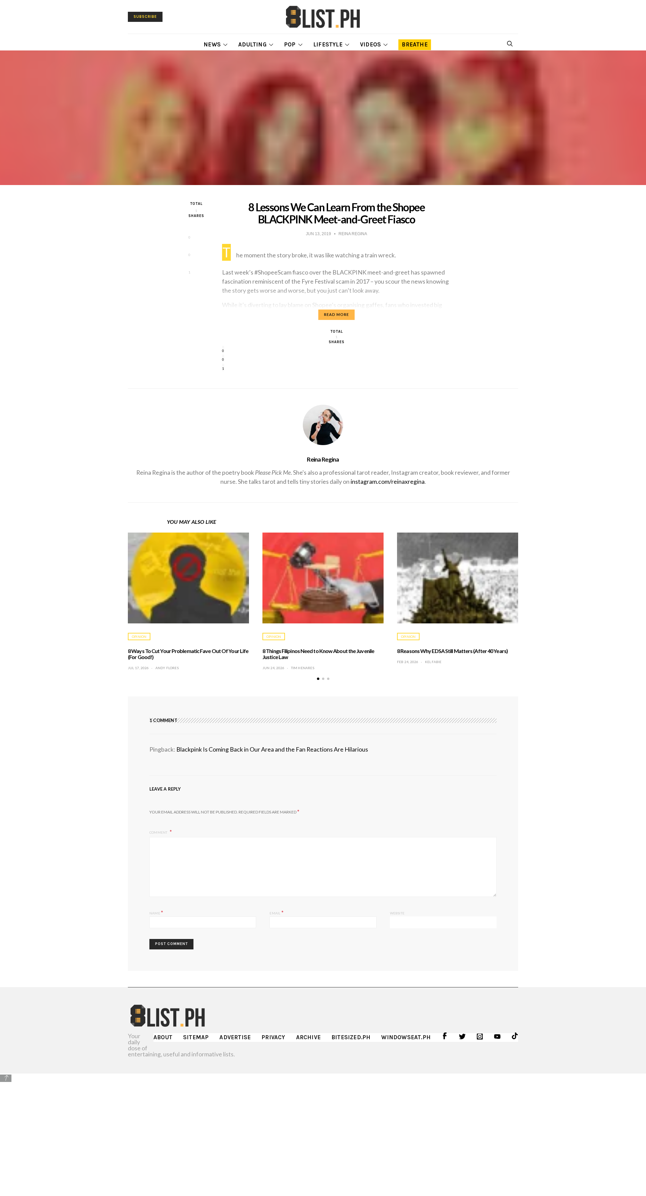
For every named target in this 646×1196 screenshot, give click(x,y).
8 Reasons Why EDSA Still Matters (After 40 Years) (452, 651)
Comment (158, 832)
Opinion (139, 637)
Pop (290, 44)
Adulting (252, 44)
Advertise (235, 1037)
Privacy (273, 1037)
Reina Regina (323, 459)
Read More (336, 314)
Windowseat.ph (406, 1037)
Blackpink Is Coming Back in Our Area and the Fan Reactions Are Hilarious (272, 749)
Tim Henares (302, 668)
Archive (308, 1037)
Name (156, 912)
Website (397, 913)
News (212, 44)
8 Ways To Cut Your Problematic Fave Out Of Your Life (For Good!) (188, 654)
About (162, 1037)
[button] (318, 678)
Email (276, 912)
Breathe (414, 44)
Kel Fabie (433, 662)
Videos (370, 44)
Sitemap (196, 1037)
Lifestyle (328, 44)
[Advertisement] (323, 1130)
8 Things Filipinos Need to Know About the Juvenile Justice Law (318, 654)
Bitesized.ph (350, 1037)
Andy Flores (167, 668)
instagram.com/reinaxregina (388, 481)
